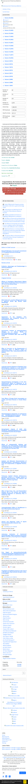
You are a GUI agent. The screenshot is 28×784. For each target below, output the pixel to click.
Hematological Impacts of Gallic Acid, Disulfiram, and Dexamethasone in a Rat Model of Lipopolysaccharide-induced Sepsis (14, 430)
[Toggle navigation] (13, 3)
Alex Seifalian (6, 643)
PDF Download (6, 110)
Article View (5, 107)
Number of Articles (5, 99)
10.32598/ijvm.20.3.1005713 (10, 356)
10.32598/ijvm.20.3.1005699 (10, 288)
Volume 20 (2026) (9, 18)
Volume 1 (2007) (9, 85)
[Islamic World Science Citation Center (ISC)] (14, 708)
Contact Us (4, 741)
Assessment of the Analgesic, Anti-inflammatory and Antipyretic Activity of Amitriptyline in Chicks (14, 318)
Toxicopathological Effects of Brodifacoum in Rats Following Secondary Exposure (14, 508)
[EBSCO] (14, 693)
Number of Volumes (5, 90)
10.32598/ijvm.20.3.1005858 (10, 452)
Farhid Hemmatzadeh (8, 621)
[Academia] (14, 712)
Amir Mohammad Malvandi (9, 631)
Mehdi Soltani (6, 649)
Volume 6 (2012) (9, 70)
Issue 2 (6, 23)
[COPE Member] (14, 682)
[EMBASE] (14, 691)
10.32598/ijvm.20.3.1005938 (10, 526)
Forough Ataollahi (7, 654)
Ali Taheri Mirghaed (7, 651)
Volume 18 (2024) (9, 33)
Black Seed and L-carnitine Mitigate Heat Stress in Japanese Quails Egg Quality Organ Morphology (14, 301)
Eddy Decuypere (7, 612)
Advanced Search (7, 675)
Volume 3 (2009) (9, 79)
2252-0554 (19, 666)
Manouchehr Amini (7, 605)
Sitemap (4, 743)
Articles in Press (6, 9)
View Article (4, 275)
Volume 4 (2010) (9, 76)
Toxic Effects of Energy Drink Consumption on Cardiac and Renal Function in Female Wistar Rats (14, 400)
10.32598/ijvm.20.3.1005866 (10, 483)
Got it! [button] (25, 782)
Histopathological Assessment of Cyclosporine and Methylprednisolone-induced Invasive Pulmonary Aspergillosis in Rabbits (14, 415)
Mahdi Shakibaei (7, 645)
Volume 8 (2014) (9, 64)
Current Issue (6, 12)
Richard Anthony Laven (8, 609)
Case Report (5, 549)
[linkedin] (14, 717)
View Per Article (6, 113)
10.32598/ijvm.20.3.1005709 (10, 558)
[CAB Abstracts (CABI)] (14, 695)
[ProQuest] (14, 710)
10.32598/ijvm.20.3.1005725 (10, 405)
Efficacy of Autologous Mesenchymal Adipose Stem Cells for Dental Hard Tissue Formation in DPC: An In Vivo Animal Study (14, 283)
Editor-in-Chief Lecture (8, 247)
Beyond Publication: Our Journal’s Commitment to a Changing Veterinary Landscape (14, 251)
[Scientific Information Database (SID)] (14, 725)
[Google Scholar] (14, 714)
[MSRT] (14, 721)
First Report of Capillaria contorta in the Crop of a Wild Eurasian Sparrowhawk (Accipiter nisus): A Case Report (14, 572)
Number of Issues (5, 94)
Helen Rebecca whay (8, 638)
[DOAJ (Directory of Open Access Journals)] (14, 698)
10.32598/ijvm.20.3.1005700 (10, 306)
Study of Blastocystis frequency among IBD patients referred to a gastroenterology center (13, 206)
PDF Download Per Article (6, 116)
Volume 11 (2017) (9, 55)
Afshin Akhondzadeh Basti (9, 610)
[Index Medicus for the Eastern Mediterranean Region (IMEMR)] (14, 703)
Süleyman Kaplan (7, 625)
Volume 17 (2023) (9, 36)
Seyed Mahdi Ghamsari (8, 597)
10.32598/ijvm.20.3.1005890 (10, 498)
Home (3, 735)
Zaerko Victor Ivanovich (8, 623)
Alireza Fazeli (6, 616)
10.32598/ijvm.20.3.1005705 (10, 323)
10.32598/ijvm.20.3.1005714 (10, 373)
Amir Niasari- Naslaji (8, 636)
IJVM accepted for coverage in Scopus (11, 747)
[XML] (7, 244)
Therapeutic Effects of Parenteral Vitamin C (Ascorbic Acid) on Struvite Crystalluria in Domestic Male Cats (14, 237)
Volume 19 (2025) (9, 30)
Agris (14, 706)
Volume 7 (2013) (9, 67)
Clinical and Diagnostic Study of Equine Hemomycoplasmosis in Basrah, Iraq (14, 522)
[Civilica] (14, 719)
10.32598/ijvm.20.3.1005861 (10, 468)
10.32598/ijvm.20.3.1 (8, 256)
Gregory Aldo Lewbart (8, 629)
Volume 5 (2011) (9, 73)
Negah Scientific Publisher (9, 658)
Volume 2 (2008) (9, 82)
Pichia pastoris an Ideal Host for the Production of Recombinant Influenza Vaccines (12, 211)
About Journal (5, 736)
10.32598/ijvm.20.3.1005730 (10, 271)
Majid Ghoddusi (7, 618)
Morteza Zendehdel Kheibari (10, 601)
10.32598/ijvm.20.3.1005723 (10, 389)
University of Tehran (8, 591)
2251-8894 (19, 664)
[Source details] (14, 687)
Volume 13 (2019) (9, 49)
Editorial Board (5, 738)
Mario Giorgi (6, 620)
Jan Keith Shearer (7, 647)
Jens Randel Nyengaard (8, 640)
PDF (18, 259)
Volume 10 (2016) (9, 58)
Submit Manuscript (6, 740)
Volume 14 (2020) (9, 45)
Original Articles (6, 278)
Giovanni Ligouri (7, 627)
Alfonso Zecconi (7, 652)
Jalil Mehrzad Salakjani (8, 632)
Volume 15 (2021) (9, 42)
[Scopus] (14, 684)
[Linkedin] (6, 777)
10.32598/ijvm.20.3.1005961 (10, 512)
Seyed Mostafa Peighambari (10, 642)
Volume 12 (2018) (9, 52)
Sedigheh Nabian (7, 634)
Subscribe (22, 773)
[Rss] (9, 777)
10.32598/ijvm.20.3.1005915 (10, 540)
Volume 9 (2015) (9, 61)
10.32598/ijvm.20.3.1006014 (10, 577)
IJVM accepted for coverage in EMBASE (11, 749)
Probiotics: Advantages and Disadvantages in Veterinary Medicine (14, 267)
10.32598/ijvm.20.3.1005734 (10, 420)
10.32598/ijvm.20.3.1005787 (10, 435)
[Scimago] (14, 689)
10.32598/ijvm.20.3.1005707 (10, 339)
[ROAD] (14, 723)
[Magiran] (14, 700)
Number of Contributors (6, 103)
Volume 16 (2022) (9, 39)
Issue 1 (6, 26)
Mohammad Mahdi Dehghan (10, 614)
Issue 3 (6, 20)
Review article (6, 263)
